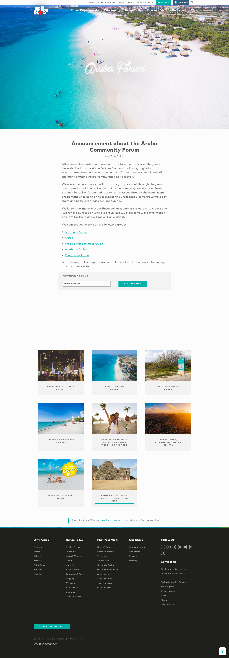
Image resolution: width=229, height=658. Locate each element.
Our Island (179, 10)
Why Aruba (111, 10)
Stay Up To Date (53, 626)
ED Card (183, 2)
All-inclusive (103, 560)
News (131, 2)
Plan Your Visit (157, 10)
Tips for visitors (104, 583)
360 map (133, 560)
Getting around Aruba (107, 569)
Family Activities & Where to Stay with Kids (114, 498)
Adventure (39, 547)
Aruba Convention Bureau (173, 582)
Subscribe (134, 284)
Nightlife (69, 565)
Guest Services (104, 587)
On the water (71, 551)
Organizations (168, 591)
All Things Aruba (76, 232)
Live (92, 2)
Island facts (134, 551)
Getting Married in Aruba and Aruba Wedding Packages (114, 442)
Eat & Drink (39, 565)
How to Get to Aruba (114, 387)
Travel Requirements (85, 10)
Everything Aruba (77, 255)
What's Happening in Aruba (84, 243)
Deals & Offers (107, 2)
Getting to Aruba (105, 565)
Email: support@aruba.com (174, 569)
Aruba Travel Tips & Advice (60, 387)
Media (164, 600)
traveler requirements (112, 520)
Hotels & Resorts (105, 547)
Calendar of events (74, 596)
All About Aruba (76, 249)
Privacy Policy (76, 638)
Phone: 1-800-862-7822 (172, 573)
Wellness (38, 560)
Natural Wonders (73, 556)
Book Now (163, 2)
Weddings (38, 574)
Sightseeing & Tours (74, 574)
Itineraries (70, 592)
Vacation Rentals (105, 551)
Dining (68, 560)
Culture (37, 556)
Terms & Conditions (55, 638)
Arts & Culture (72, 569)
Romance (38, 551)
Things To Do (133, 10)
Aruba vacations (105, 578)
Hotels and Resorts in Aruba (61, 441)
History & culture (137, 547)
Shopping (69, 578)
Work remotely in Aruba (60, 497)
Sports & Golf (71, 587)
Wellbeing (70, 583)
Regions (132, 556)
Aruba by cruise (104, 574)
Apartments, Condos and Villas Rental (168, 442)
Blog (121, 2)
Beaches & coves (73, 547)
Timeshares (102, 556)
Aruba (69, 237)
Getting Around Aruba (168, 387)
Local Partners (168, 604)
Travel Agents (167, 586)
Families (38, 569)
